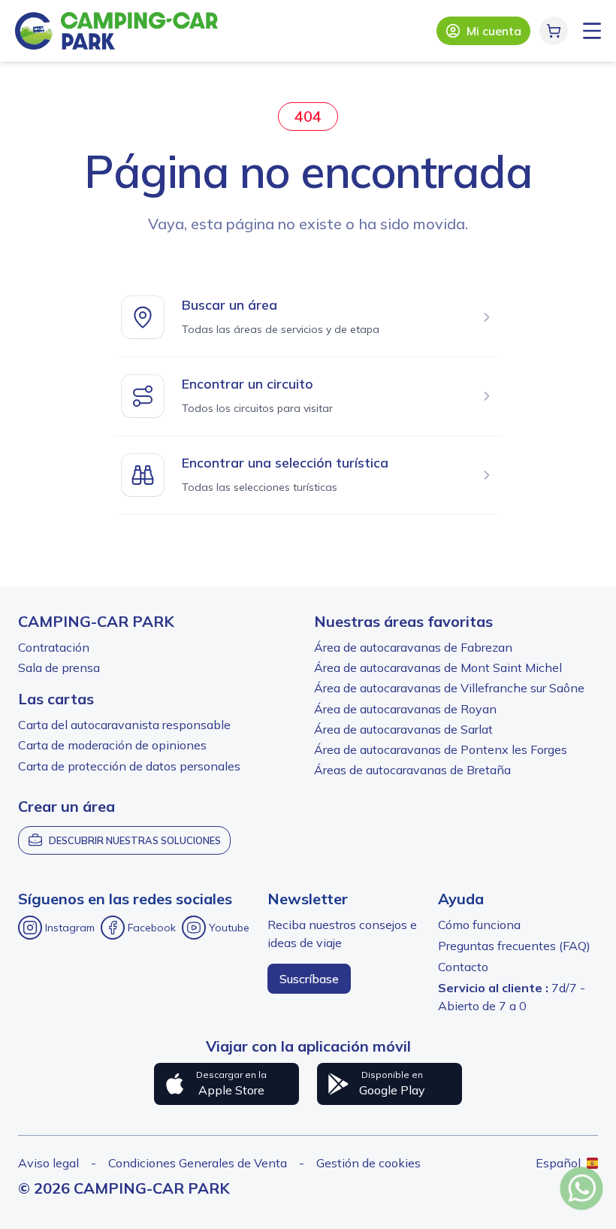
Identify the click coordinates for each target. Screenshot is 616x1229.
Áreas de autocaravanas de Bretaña (412, 769)
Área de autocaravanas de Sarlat (403, 729)
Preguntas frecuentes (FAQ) (514, 945)
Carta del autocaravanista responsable (124, 724)
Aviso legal (48, 1162)
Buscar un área (229, 304)
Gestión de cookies (368, 1162)
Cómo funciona (479, 924)
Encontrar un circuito (247, 383)
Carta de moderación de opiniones (112, 744)
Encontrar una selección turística (285, 462)
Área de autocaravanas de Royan (405, 708)
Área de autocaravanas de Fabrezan (413, 647)
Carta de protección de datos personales (129, 765)
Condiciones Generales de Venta (197, 1162)
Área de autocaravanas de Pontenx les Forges (440, 749)
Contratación (53, 647)
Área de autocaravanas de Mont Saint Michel (438, 667)
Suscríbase (309, 978)
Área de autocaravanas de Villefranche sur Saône (449, 687)
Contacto (463, 966)
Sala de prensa (59, 667)
